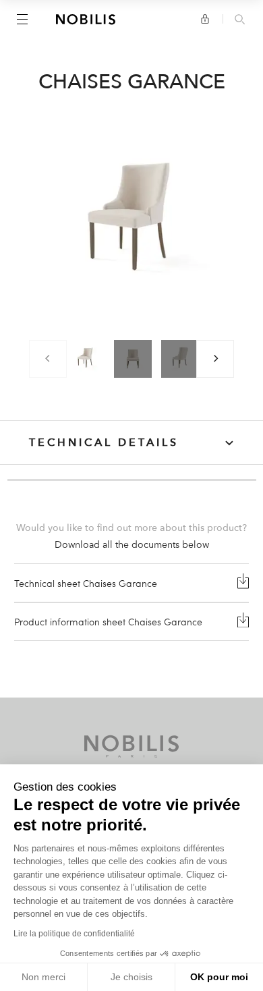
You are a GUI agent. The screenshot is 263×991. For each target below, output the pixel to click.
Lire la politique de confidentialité (74, 933)
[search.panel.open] (240, 20)
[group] (86, 359)
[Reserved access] (205, 19)
